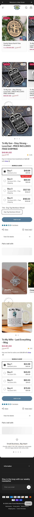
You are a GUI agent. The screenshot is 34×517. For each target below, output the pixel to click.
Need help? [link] (28, 229)
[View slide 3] (18, 452)
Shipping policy (11, 508)
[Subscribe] (29, 487)
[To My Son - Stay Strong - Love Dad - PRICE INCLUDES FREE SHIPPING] (14, 74)
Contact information (21, 508)
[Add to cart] (24, 84)
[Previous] (3, 2)
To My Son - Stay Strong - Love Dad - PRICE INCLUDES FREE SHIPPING (13, 91)
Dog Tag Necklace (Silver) (12, 212)
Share (6, 229)
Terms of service (25, 506)
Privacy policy (16, 506)
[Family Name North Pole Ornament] (14, 28)
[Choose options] (24, 38)
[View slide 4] (20, 452)
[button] (17, 171)
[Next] (31, 2)
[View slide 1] (13, 452)
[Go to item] (15, 139)
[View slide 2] (16, 452)
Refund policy (8, 506)
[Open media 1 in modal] (29, 109)
